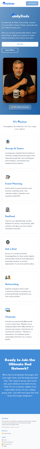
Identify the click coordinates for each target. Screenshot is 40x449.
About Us (4, 440)
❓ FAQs (4, 446)
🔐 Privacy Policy (7, 444)
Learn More (10, 50)
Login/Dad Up (32, 3)
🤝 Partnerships (6, 433)
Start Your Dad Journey (20, 403)
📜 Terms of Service (7, 442)
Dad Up (20, 44)
